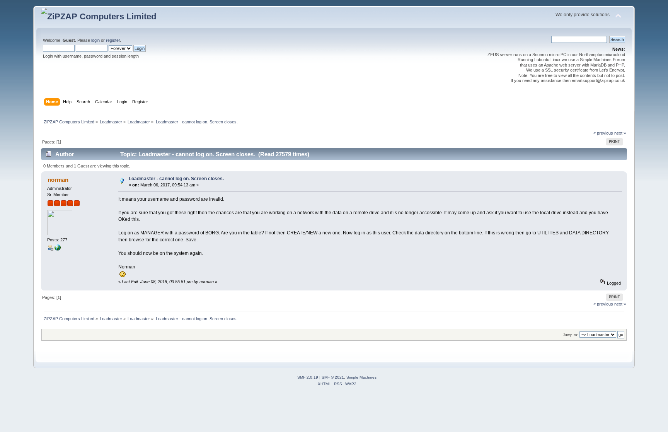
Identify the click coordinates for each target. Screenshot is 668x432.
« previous (603, 133)
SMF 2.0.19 (307, 377)
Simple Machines (361, 377)
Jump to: (570, 335)
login (95, 40)
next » (620, 133)
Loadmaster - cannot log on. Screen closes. (176, 178)
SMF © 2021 (333, 377)
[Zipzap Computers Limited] (58, 249)
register (113, 40)
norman (58, 179)
